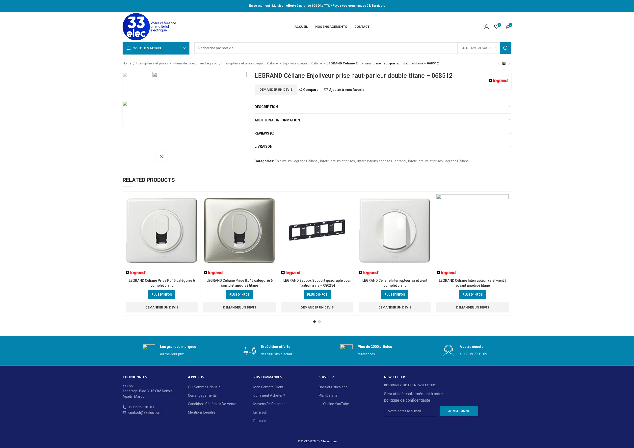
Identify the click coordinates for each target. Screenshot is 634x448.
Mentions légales (201, 412)
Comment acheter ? (269, 395)
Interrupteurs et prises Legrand (195, 63)
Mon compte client (268, 387)
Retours (259, 421)
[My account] (487, 27)
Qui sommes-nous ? (204, 387)
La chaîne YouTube (334, 404)
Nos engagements (202, 395)
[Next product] (508, 63)
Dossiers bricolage (333, 387)
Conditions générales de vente (212, 404)
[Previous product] (499, 63)
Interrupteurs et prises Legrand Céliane (250, 63)
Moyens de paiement (270, 404)
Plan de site (328, 395)
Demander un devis (276, 89)
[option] (135, 84)
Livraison (260, 412)
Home (127, 63)
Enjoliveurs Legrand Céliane (303, 63)
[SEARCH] (505, 48)
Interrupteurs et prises (152, 63)
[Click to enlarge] (162, 156)
